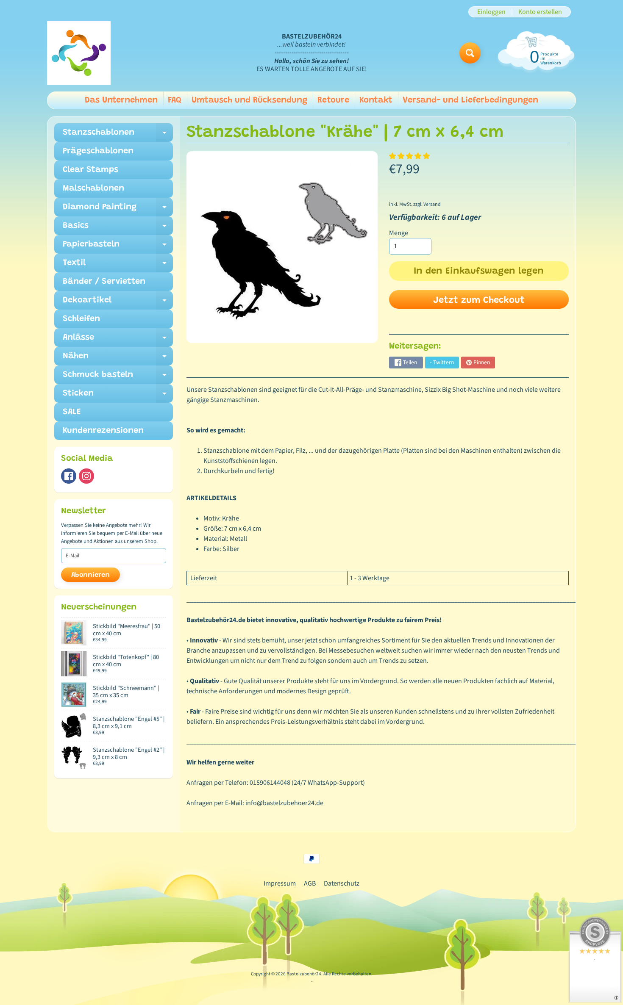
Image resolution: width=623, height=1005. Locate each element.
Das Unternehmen (121, 100)
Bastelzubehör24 (303, 974)
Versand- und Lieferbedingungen (470, 100)
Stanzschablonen (118, 135)
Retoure (333, 100)
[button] (410, 156)
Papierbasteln (118, 247)
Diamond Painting (118, 209)
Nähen (118, 358)
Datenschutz (341, 883)
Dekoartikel (118, 303)
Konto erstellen (540, 11)
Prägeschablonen (98, 151)
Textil (118, 265)
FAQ (174, 100)
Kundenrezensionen (103, 430)
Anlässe (118, 340)
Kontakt (375, 100)
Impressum (280, 883)
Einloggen (491, 11)
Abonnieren (90, 575)
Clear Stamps (90, 170)
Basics (118, 228)
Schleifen (81, 319)
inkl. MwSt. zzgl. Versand (415, 204)
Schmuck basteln (118, 377)
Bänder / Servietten (104, 281)
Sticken (118, 396)
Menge (398, 233)
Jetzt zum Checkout (479, 300)
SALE (72, 412)
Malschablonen (93, 188)
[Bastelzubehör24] (79, 53)
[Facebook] (68, 476)
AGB (310, 883)
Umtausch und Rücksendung (249, 100)
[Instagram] (86, 476)
